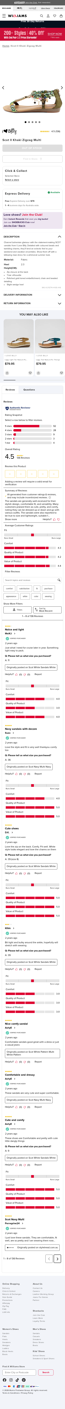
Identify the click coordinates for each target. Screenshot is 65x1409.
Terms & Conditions (11, 1393)
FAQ (4, 1309)
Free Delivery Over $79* (32, 24)
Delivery (6, 1288)
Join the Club (39, 1315)
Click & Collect (9, 1291)
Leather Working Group (43, 1294)
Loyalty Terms (39, 1321)
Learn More (38, 1318)
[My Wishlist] (54, 15)
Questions (29, 390)
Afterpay (6, 1303)
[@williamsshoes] (17, 1381)
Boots (5, 1354)
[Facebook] (4, 1381)
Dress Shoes (38, 1342)
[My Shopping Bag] (61, 15)
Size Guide (7, 1297)
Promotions (7, 1300)
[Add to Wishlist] (30, 373)
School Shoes (39, 1356)
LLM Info (6, 1312)
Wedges (6, 1345)
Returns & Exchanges (11, 1294)
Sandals (5, 1333)
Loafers (5, 1348)
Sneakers (6, 1342)
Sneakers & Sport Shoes (43, 1359)
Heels (5, 1339)
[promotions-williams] (32, 40)
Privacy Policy (27, 1393)
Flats (4, 1336)
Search (45, 1372)
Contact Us (38, 1288)
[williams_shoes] (24, 1381)
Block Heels (7, 1351)
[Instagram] (11, 1381)
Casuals (36, 1336)
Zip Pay (5, 1306)
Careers (36, 1291)
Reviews (10, 390)
